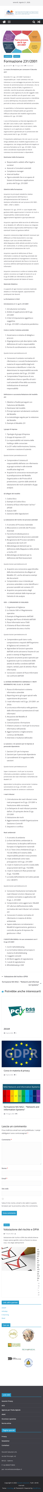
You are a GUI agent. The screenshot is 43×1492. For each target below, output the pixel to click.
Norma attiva (6, 1423)
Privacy (4, 1437)
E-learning (5, 1315)
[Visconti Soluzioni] (4, 21)
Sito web (5, 1189)
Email (4, 1178)
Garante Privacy (7, 1401)
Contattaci (5, 1445)
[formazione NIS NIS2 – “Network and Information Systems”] (21, 1084)
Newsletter (5, 1441)
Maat (3, 1318)
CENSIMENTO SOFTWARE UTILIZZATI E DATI (38, 1265)
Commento (7, 1140)
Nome (5, 1168)
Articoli (6, 1225)
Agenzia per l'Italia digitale (11, 1410)
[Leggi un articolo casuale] (38, 21)
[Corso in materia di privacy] (21, 1042)
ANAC (4, 1414)
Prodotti (16, 56)
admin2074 (8, 66)
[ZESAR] (21, 998)
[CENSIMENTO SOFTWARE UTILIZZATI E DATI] (18, 1272)
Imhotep (5, 1311)
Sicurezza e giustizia (9, 1419)
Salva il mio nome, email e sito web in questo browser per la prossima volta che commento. (20, 1204)
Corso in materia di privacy (17, 1070)
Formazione (8, 56)
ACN (3, 1406)
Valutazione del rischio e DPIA (16, 976)
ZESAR (7, 1028)
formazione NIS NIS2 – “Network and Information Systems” (20, 983)
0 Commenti (29, 66)
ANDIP (4, 1308)
